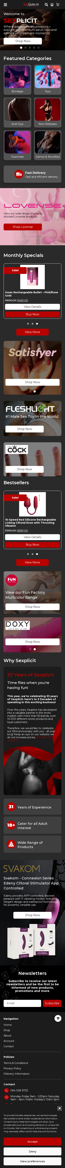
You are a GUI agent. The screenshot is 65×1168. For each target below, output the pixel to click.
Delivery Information (17, 1073)
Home (8, 1024)
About (7, 1035)
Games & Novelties (48, 156)
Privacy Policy (12, 1068)
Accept (32, 1141)
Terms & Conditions (16, 1063)
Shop (7, 1030)
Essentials (17, 156)
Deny (32, 1151)
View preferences (32, 1161)
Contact (9, 1046)
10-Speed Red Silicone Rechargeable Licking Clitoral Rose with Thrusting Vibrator (30, 522)
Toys (47, 91)
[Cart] (58, 4)
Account (9, 1041)
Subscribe (52, 1003)
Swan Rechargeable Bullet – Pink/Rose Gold (31, 294)
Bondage (17, 91)
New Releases (48, 124)
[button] (59, 1108)
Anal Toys (17, 124)
